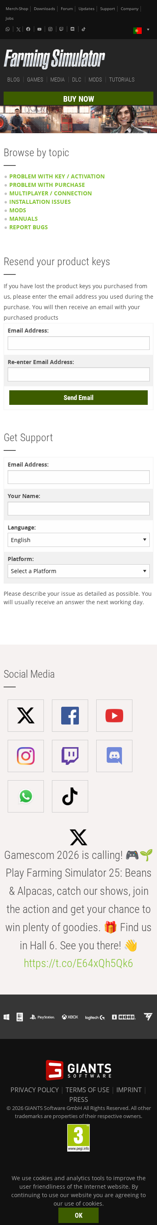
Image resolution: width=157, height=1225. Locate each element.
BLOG (13, 79)
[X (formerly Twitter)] (19, 29)
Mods (17, 210)
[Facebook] (29, 29)
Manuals (23, 218)
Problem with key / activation (57, 176)
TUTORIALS (121, 79)
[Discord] (73, 29)
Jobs (10, 18)
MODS (95, 79)
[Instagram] (51, 29)
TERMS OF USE (87, 1089)
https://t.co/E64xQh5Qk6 (78, 963)
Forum (67, 8)
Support (107, 8)
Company (129, 8)
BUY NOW (78, 99)
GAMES (35, 79)
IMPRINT (129, 1089)
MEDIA (57, 79)
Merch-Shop (17, 8)
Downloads (44, 8)
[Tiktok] (84, 29)
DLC (76, 79)
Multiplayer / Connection (50, 193)
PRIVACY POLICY (34, 1089)
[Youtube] (40, 29)
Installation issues (40, 201)
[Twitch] (62, 29)
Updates (86, 8)
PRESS (78, 1099)
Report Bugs (28, 227)
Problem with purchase (47, 184)
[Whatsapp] (8, 29)
